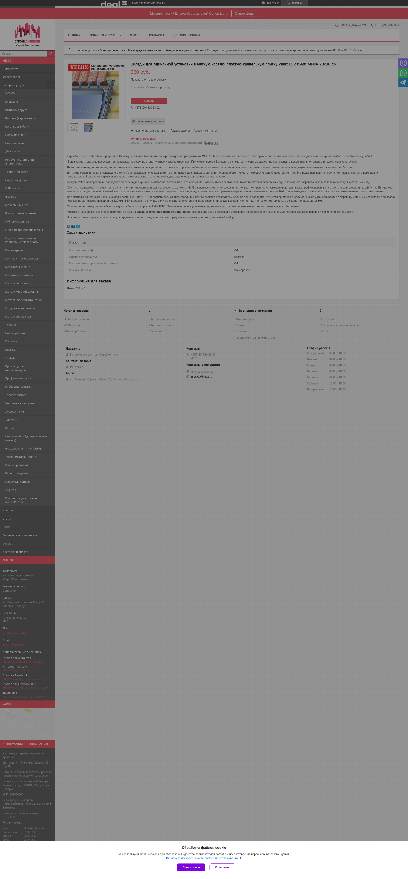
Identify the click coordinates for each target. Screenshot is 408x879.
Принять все (191, 867)
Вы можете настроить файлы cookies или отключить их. (202, 858)
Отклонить (222, 867)
